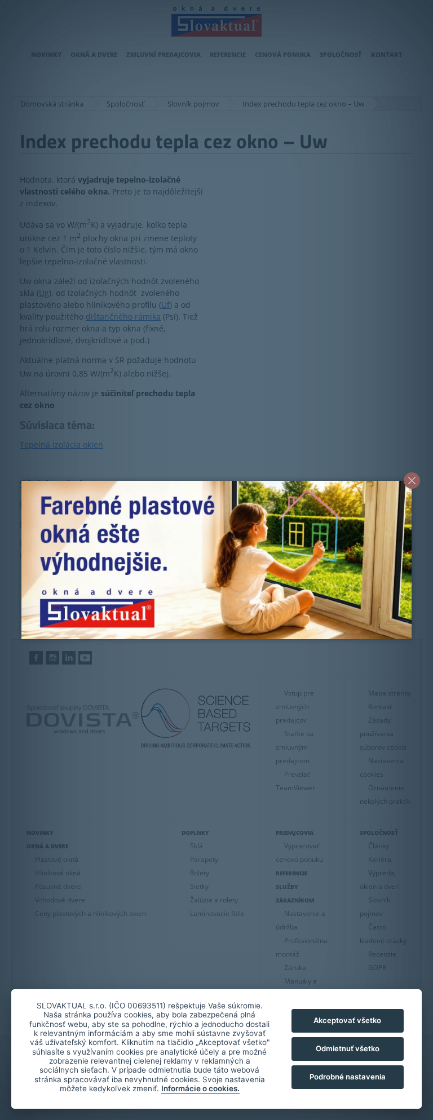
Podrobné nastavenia (348, 1076)
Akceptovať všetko (347, 1020)
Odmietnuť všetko (347, 1048)
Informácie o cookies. (200, 1088)
